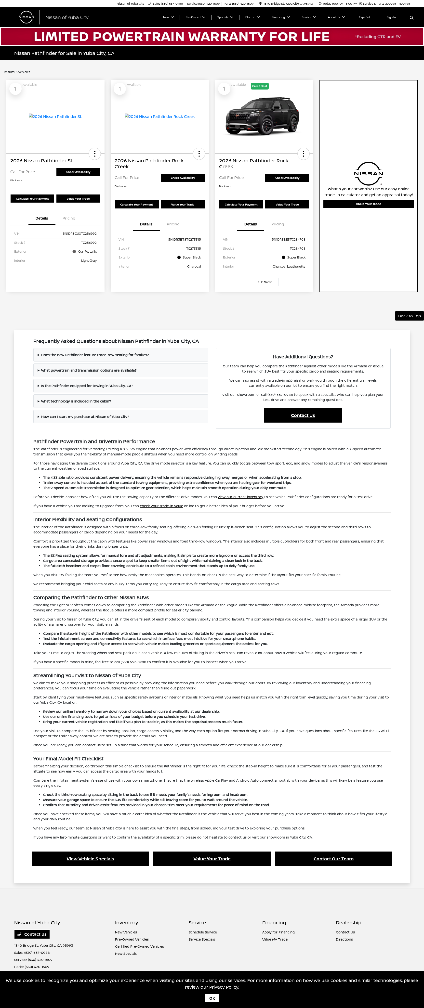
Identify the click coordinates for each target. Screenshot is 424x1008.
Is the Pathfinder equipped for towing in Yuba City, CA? (87, 385)
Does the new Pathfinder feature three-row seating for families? (95, 354)
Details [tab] (42, 218)
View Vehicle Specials (90, 859)
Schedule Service (203, 932)
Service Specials (202, 939)
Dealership (348, 922)
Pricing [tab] (69, 218)
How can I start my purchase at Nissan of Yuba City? (85, 416)
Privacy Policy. (224, 987)
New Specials (126, 953)
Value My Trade (275, 939)
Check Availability (78, 172)
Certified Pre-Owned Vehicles (139, 946)
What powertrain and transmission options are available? (89, 370)
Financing (274, 922)
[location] (260, 3)
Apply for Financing (278, 932)
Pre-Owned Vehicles (132, 939)
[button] (95, 154)
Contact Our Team (334, 859)
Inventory (126, 922)
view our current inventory (240, 496)
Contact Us (303, 415)
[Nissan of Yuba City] (56, 16)
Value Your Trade (78, 198)
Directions (344, 939)
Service (197, 922)
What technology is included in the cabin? (76, 401)
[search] (411, 18)
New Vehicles (126, 932)
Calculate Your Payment (32, 198)
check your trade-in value (161, 506)
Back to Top (409, 316)
